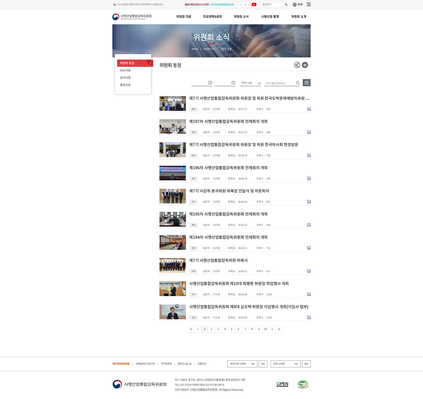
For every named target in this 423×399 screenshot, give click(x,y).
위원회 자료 (183, 17)
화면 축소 (240, 4)
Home (195, 49)
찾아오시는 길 (185, 363)
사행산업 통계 (270, 17)
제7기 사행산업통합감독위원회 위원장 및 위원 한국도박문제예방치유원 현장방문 (249, 98)
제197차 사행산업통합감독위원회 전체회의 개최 (228, 121)
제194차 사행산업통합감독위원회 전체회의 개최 (228, 237)
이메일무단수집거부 (145, 363)
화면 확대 (245, 4)
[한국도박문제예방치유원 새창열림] (222, 5)
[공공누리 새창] (282, 385)
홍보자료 (125, 85)
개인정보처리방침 (121, 363)
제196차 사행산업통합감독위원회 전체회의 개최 (228, 168)
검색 (285, 4)
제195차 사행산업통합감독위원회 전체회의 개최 (228, 214)
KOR (300, 4)
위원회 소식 (241, 17)
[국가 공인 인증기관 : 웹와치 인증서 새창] (303, 385)
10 (265, 329)
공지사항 (125, 77)
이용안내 (202, 363)
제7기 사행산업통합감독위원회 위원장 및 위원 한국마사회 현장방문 (243, 145)
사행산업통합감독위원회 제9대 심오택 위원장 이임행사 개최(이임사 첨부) (248, 307)
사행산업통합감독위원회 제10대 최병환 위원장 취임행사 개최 (239, 284)
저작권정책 (166, 363)
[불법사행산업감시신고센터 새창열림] (197, 5)
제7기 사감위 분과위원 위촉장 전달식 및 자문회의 (229, 191)
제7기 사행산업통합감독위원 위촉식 (218, 260)
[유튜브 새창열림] (254, 5)
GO (263, 363)
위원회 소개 (298, 17)
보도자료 (125, 70)
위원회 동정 (226, 49)
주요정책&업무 (212, 17)
